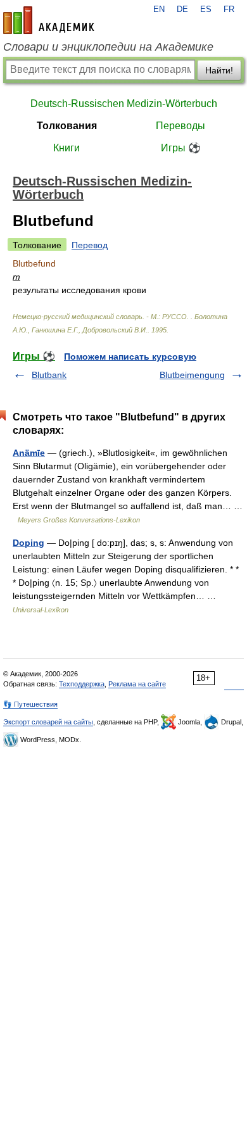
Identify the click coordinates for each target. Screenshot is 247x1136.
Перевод (90, 245)
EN (159, 9)
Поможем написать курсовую (130, 356)
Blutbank (49, 375)
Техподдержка (81, 684)
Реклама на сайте (137, 684)
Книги (66, 147)
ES (206, 9)
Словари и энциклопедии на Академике (108, 47)
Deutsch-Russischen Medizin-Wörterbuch (123, 103)
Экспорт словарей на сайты (48, 722)
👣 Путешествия (30, 704)
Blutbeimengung (192, 375)
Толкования (67, 125)
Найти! (219, 70)
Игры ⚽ (181, 147)
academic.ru (48, 20)
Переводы (180, 125)
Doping (28, 543)
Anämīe (29, 453)
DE (182, 9)
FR (229, 9)
